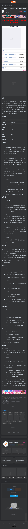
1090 (14, 444)
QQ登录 (14, 495)
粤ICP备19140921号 (20, 523)
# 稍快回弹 (16, 414)
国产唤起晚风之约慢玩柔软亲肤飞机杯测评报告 (14, 8)
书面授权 (6, 400)
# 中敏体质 (20, 421)
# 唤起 (10, 423)
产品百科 (10, 5)
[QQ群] (26, 514)
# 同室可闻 (10, 414)
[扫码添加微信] (26, 517)
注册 (18, 489)
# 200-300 (8, 421)
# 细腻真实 (22, 419)
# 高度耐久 (4, 419)
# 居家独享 (4, 412)
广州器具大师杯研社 (9, 11)
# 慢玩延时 (16, 416)
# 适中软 (21, 416)
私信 (25, 11)
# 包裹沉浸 (4, 414)
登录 (11, 489)
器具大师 (10, 523)
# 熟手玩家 (4, 423)
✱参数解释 (24, 70)
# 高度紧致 (16, 419)
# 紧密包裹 (10, 419)
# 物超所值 (4, 416)
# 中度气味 (16, 412)
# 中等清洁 (22, 414)
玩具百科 (6, 5)
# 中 (3, 421)
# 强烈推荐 (10, 416)
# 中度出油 (10, 412)
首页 (3, 5)
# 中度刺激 (14, 421)
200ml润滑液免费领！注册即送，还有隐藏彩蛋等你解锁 (14, 21)
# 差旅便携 (22, 412)
